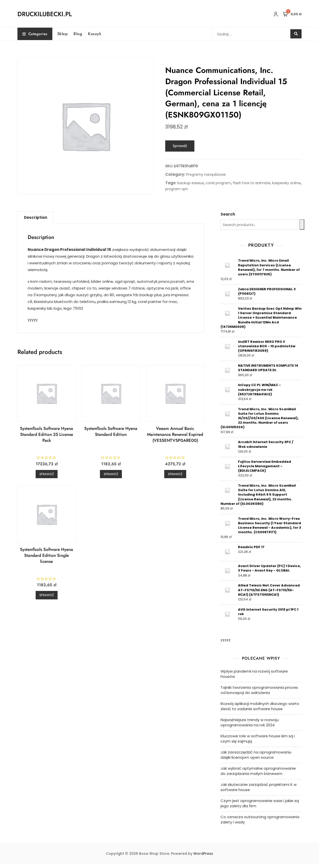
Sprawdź (180, 145)
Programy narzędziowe (206, 174)
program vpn (176, 188)
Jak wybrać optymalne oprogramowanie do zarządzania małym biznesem (258, 771)
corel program (218, 182)
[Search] (302, 224)
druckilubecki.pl (44, 13)
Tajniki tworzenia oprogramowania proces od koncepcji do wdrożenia (259, 690)
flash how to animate (251, 182)
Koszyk (94, 34)
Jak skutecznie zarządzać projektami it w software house (259, 787)
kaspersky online (286, 182)
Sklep (62, 34)
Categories (37, 34)
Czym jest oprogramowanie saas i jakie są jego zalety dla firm (260, 803)
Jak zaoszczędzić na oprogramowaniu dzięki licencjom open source (256, 754)
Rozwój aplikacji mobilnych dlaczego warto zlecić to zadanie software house (260, 706)
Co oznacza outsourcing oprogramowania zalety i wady (260, 819)
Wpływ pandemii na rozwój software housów (254, 674)
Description (35, 217)
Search (228, 214)
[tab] (35, 217)
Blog (78, 34)
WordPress (203, 853)
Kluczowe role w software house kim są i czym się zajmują (258, 738)
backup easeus (190, 182)
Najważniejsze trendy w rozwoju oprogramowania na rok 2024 (250, 722)
